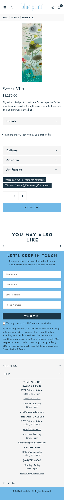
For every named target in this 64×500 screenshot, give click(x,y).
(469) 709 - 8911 (32, 429)
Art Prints (15, 17)
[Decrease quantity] (7, 196)
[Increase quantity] (22, 196)
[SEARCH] (11, 7)
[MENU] (5, 7)
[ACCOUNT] (53, 7)
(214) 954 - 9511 (32, 398)
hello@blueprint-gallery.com (32, 442)
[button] (59, 7)
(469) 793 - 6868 (32, 460)
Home (5, 17)
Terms (22, 349)
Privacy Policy (9, 349)
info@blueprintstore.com (32, 412)
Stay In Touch (32, 316)
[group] (32, 52)
